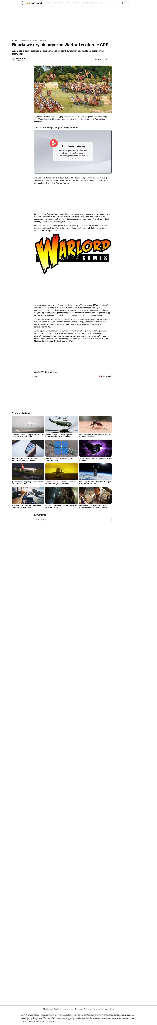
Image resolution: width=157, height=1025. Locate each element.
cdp (36, 376)
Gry (101, 3)
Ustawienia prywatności (106, 1009)
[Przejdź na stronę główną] (23, 4)
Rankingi (76, 3)
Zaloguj (128, 3)
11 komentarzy (97, 59)
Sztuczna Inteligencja (90, 3)
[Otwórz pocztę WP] (115, 3)
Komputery (58, 3)
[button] (121, 3)
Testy (68, 3)
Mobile (47, 3)
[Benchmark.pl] (36, 3)
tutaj (55, 1021)
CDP (94, 178)
